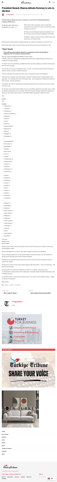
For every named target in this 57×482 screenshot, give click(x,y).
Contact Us (17, 477)
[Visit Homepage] (26, 2)
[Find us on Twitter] (39, 477)
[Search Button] (49, 2)
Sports (3, 445)
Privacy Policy (10, 477)
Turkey (11, 285)
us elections (17, 285)
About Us (3, 477)
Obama (6, 285)
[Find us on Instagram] (41, 477)
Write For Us (29, 477)
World (3, 454)
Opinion (3, 442)
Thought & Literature (7, 448)
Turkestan (4, 451)
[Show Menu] (2, 2)
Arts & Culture (5, 434)
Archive (25, 14)
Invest (3, 440)
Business (4, 437)
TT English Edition (10, 14)
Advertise (23, 477)
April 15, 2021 (19, 14)
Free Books (4, 478)
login (6, 313)
